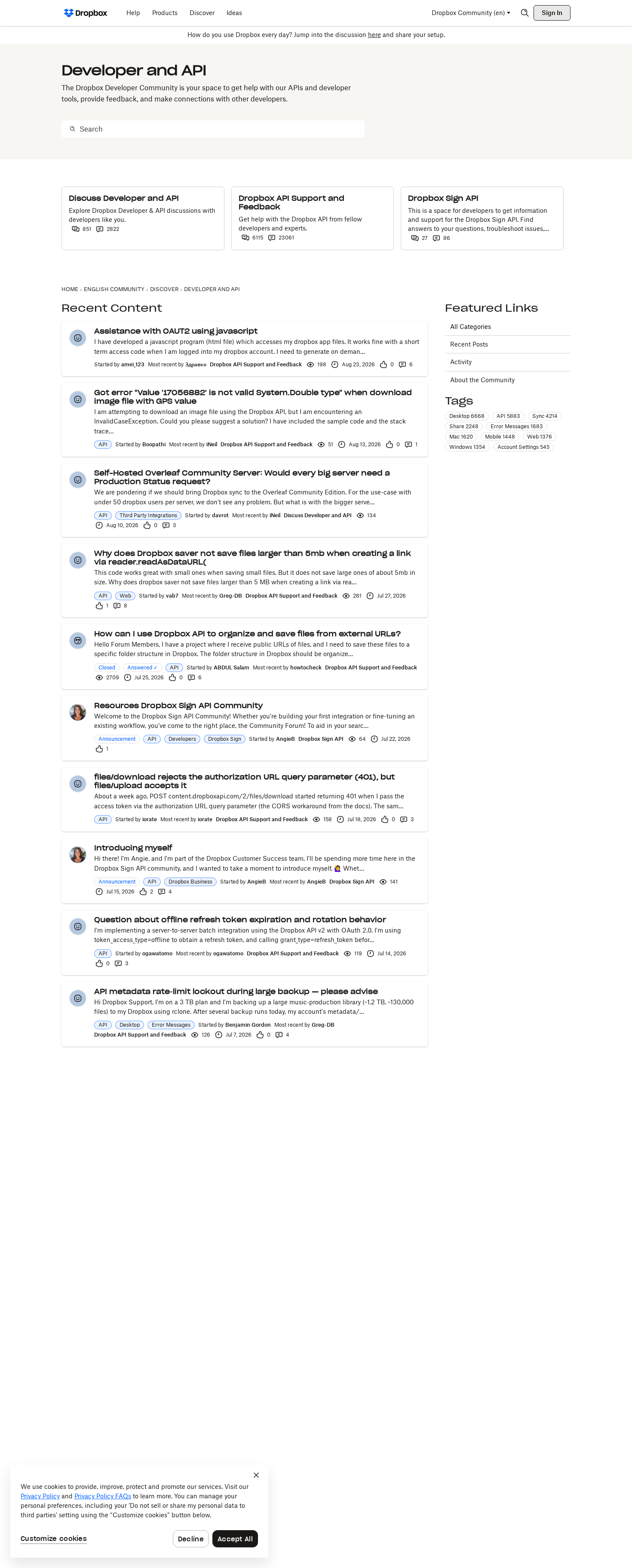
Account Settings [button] (523, 447)
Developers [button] (182, 739)
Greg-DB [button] (230, 595)
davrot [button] (220, 515)
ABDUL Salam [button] (231, 667)
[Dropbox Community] (85, 12)
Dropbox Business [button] (190, 881)
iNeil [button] (211, 444)
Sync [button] (545, 416)
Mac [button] (461, 436)
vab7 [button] (172, 595)
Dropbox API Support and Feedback (256, 364)
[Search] (525, 13)
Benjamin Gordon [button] (248, 1025)
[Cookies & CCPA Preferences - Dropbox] (139, 1511)
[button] (77, 338)
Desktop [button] (130, 1025)
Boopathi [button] (154, 444)
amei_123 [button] (132, 364)
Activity (461, 361)
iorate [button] (149, 819)
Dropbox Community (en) (468, 12)
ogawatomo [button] (157, 953)
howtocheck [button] (306, 667)
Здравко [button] (195, 364)
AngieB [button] (285, 739)
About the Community (482, 380)
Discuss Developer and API (318, 515)
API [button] (102, 444)
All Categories (470, 326)
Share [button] (464, 426)
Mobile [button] (500, 436)
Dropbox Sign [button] (224, 739)
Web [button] (125, 595)
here (374, 34)
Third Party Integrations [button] (148, 515)
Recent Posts (469, 344)
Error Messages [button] (171, 1025)
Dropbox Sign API (321, 739)
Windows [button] (467, 447)
